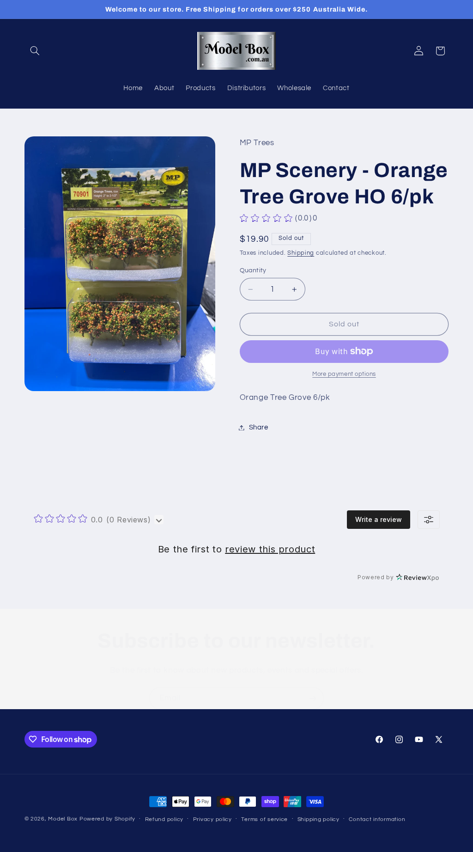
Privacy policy (212, 819)
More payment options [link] (344, 374)
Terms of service (264, 819)
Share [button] (258, 427)
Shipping (300, 253)
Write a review (378, 519)
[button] (35, 50)
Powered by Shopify (107, 818)
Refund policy (164, 819)
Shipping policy (318, 819)
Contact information (377, 819)
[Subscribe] (312, 698)
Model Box (63, 818)
